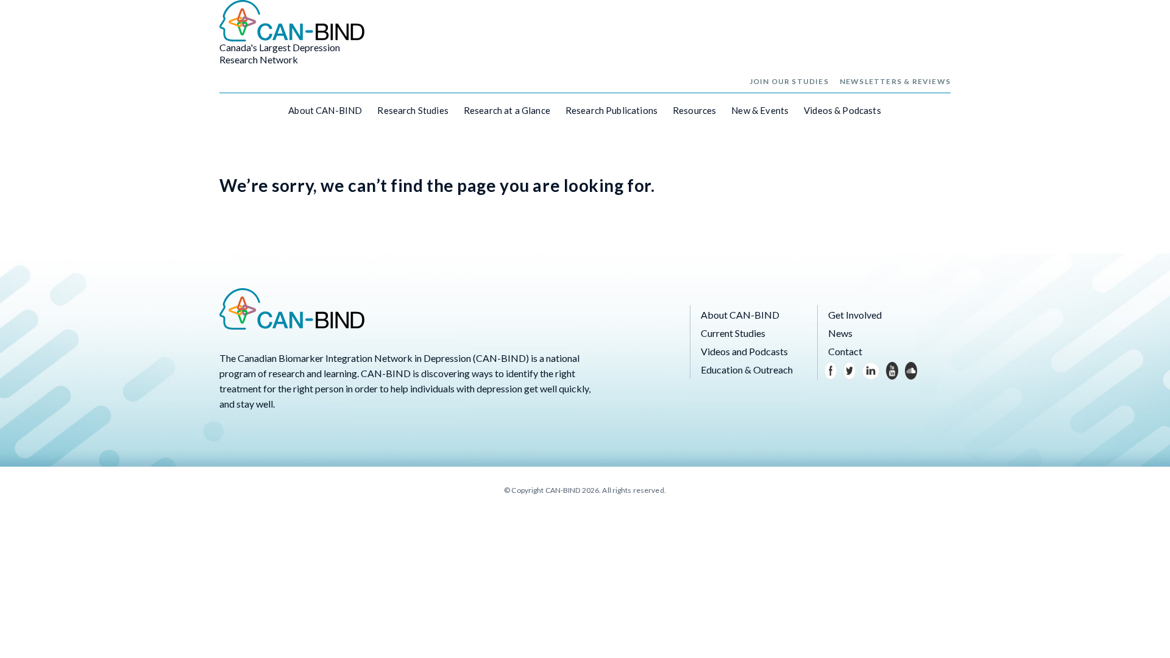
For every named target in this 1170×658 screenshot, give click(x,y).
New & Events (760, 110)
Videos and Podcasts (744, 351)
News (840, 333)
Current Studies (733, 333)
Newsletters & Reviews (895, 81)
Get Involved (855, 314)
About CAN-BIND (325, 110)
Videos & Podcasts (842, 110)
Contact (845, 351)
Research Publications (612, 110)
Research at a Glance (507, 110)
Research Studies (412, 110)
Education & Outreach (747, 369)
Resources (694, 110)
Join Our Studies (789, 81)
